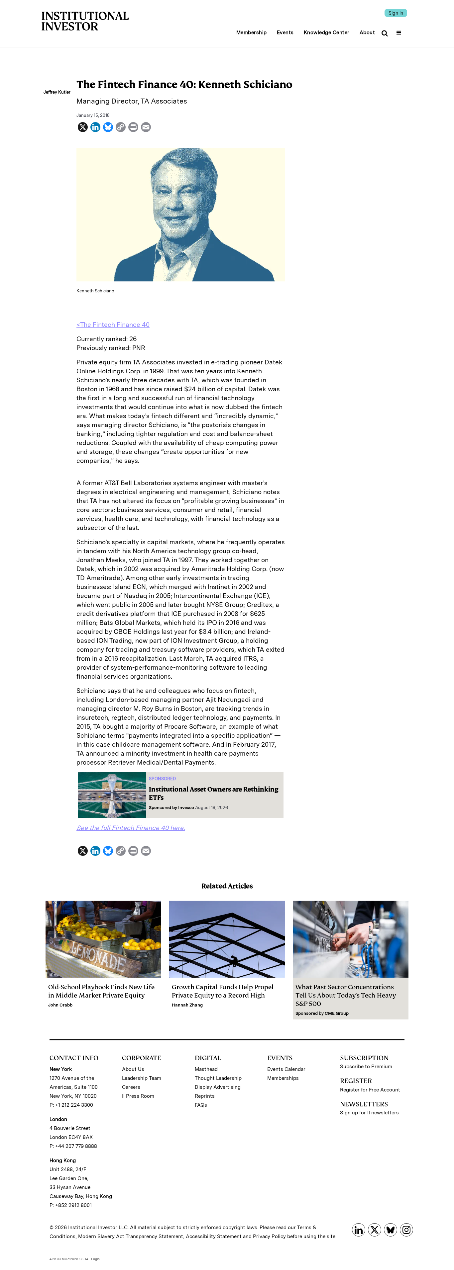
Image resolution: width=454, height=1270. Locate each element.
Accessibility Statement (214, 1236)
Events (285, 33)
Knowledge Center (327, 33)
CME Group (337, 1013)
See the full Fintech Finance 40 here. (130, 828)
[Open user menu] (400, 30)
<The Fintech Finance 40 (113, 325)
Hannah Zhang (187, 1005)
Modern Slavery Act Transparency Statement (130, 1236)
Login (95, 1259)
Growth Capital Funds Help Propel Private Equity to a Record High (223, 991)
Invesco (186, 807)
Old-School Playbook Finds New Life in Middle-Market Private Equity (101, 991)
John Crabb (60, 1005)
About (367, 33)
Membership (251, 33)
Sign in (396, 13)
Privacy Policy (269, 1236)
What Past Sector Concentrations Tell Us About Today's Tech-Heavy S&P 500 (345, 995)
